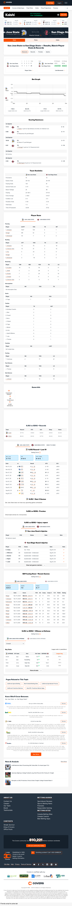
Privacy (17, 864)
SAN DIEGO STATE (45, 526)
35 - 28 (34, 481)
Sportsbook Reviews (44, 801)
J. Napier (8, 558)
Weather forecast (34, 35)
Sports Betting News (44, 803)
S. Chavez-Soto (10, 248)
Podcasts (40, 806)
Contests (8, 821)
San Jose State (10, 32)
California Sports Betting (13, 683)
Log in (59, 3)
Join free (50, 3)
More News (64, 761)
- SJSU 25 (28, 613)
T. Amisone (9, 229)
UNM (22, 481)
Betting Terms (35, 452)
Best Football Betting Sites (31, 683)
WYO (22, 478)
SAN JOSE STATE (30, 526)
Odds (37, 8)
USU (22, 475)
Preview (40, 52)
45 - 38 (34, 472)
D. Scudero (8, 267)
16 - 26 (33, 469)
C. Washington (21, 163)
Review (64, 703)
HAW (22, 472)
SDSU (10, 436)
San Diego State (61, 32)
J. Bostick (8, 555)
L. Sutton (19, 128)
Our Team (7, 806)
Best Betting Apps (43, 819)
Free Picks (30, 8)
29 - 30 (33, 484)
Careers (6, 803)
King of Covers (9, 827)
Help (12, 864)
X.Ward (7, 607)
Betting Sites (44, 810)
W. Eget (8, 232)
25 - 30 (33, 475)
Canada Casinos (43, 816)
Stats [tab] (14, 40)
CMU (22, 493)
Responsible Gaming (44, 808)
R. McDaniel (9, 235)
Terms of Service (26, 864)
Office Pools (8, 829)
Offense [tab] (16, 638)
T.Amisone (8, 598)
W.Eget (7, 595)
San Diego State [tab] (45, 219)
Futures (55, 8)
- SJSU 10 (28, 595)
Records (33, 52)
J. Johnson (8, 379)
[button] (64, 549)
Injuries (48, 52)
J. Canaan (8, 276)
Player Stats (28, 70)
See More (36, 754)
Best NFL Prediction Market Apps (35, 688)
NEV (22, 466)
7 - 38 (32, 490)
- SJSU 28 (28, 616)
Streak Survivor (9, 825)
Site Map (7, 864)
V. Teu (7, 251)
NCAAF (7, 8)
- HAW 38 (28, 610)
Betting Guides (44, 797)
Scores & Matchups (18, 8)
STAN (22, 484)
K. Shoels (8, 273)
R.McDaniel (9, 601)
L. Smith (8, 270)
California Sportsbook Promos (50, 683)
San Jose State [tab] (29, 219)
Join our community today (36, 845)
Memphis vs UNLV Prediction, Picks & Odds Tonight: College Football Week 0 (32, 780)
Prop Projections (46, 8)
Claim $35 (63, 14)
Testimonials (8, 810)
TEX (22, 490)
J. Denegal (20, 147)
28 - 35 (33, 478)
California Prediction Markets (15, 688)
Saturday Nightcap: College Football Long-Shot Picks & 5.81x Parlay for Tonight (33, 773)
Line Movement (59, 70)
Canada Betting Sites (44, 814)
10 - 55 (33, 466)
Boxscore (24, 52)
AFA (22, 469)
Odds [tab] (57, 40)
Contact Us (8, 801)
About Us (8, 797)
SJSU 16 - (27, 604)
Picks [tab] (36, 40)
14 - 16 (33, 493)
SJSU (9, 432)
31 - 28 (34, 487)
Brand (6, 808)
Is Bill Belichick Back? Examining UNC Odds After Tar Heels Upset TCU (30, 765)
